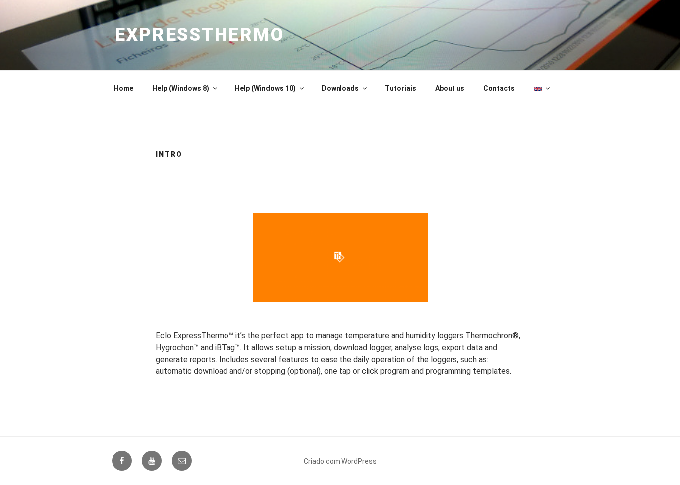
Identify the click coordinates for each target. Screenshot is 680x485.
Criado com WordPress (340, 461)
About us (449, 88)
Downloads (340, 88)
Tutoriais (400, 88)
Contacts (499, 88)
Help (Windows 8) (180, 88)
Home (123, 88)
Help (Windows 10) (265, 88)
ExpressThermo (199, 34)
